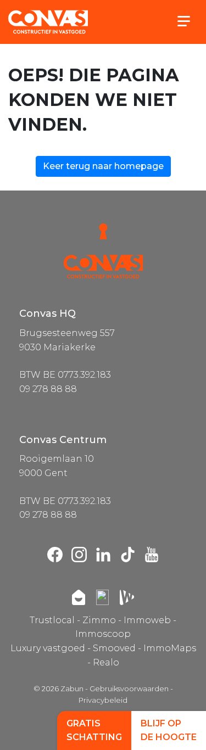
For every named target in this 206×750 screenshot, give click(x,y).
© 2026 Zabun (58, 688)
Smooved (114, 648)
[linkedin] (103, 554)
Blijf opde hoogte (169, 730)
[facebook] (55, 554)
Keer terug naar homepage (103, 166)
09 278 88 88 (48, 389)
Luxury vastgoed (47, 648)
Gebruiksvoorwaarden (129, 688)
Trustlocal (52, 620)
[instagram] (79, 554)
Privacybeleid (103, 700)
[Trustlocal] (102, 597)
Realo (106, 662)
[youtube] (151, 554)
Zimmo (99, 620)
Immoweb (147, 620)
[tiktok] (127, 554)
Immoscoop (103, 634)
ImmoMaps (169, 648)
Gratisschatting (94, 730)
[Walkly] (127, 597)
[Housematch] (78, 597)
